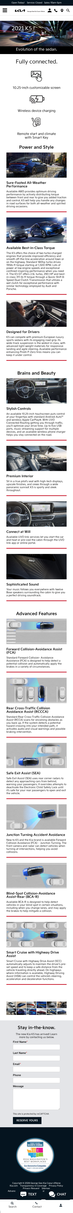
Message (18, 1086)
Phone (17, 1075)
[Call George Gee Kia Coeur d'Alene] (55, 10)
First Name (20, 1041)
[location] (62, 10)
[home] (29, 10)
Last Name (20, 1053)
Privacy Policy (56, 1185)
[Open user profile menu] (61, 1205)
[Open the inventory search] (68, 10)
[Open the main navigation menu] (5, 10)
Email (17, 1064)
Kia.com (14, 1185)
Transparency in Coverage (33, 1185)
